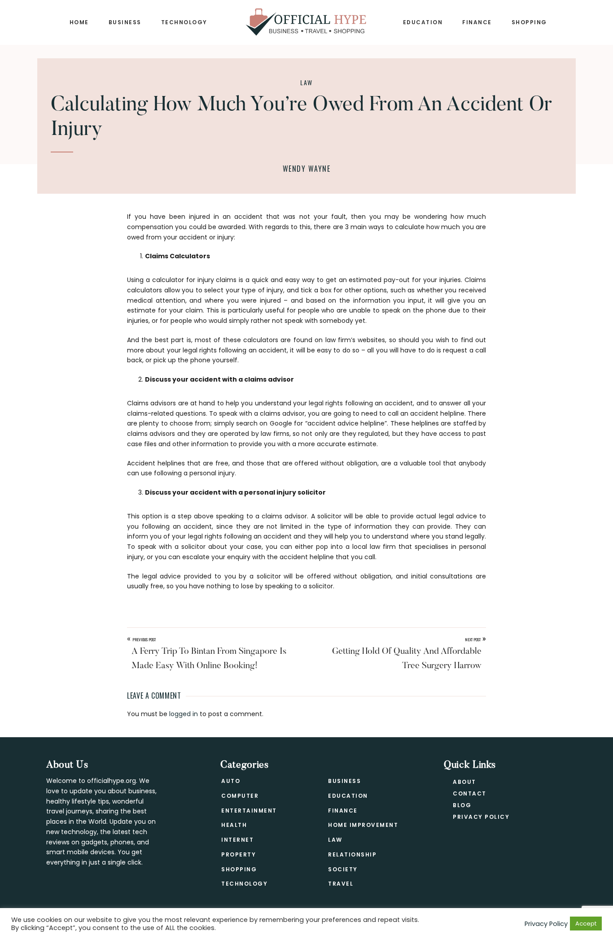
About (464, 782)
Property (238, 854)
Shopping (239, 869)
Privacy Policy (481, 817)
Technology (244, 883)
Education (348, 796)
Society (343, 869)
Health (234, 825)
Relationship (352, 854)
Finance (343, 810)
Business (344, 781)
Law (306, 82)
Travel (340, 883)
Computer (239, 796)
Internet (237, 839)
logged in (183, 713)
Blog (462, 805)
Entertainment (249, 810)
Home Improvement (363, 825)
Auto (230, 781)
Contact (469, 793)
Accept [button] (585, 923)
